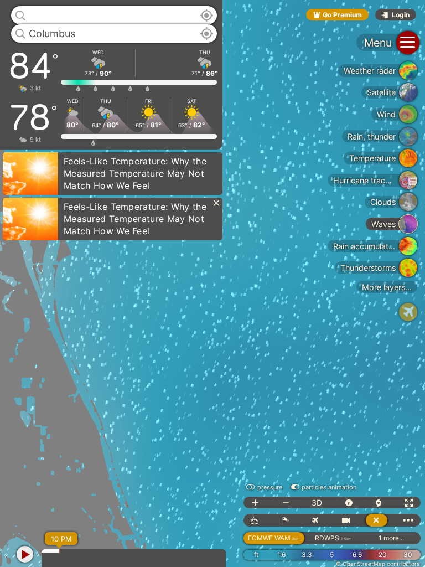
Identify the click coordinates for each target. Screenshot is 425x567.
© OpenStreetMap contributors (377, 563)
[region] (212, 283)
